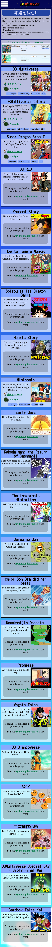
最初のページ (14, 83)
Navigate (14, 88)
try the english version (26, 196)
